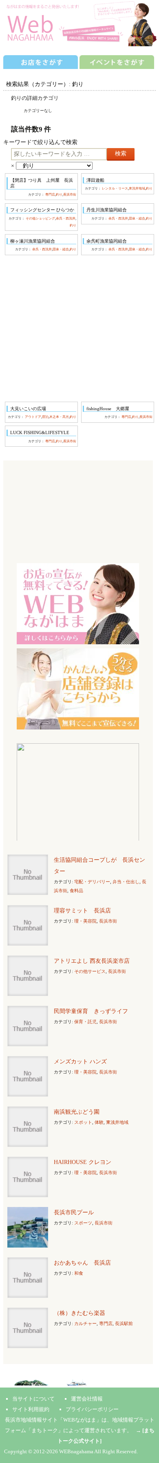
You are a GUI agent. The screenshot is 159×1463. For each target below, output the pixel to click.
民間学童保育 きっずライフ (91, 1011)
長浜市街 (69, 194)
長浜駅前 (124, 1323)
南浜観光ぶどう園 (76, 1112)
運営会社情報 (87, 1399)
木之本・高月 (59, 417)
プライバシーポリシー (92, 1409)
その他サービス (90, 971)
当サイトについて (33, 1399)
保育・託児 (85, 1021)
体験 (99, 1122)
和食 (78, 1273)
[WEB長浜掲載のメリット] (78, 603)
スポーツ (83, 1222)
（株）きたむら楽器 (79, 1313)
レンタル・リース (115, 188)
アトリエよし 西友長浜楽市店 (92, 961)
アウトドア (33, 417)
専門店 (50, 194)
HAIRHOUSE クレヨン (82, 1162)
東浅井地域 (137, 188)
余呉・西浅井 (65, 218)
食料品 (76, 890)
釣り (59, 194)
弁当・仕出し (126, 881)
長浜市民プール (74, 1212)
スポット (83, 1122)
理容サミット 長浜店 (82, 911)
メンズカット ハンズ (80, 1062)
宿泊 (45, 417)
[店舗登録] (78, 688)
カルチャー (85, 1323)
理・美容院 (85, 921)
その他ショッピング (40, 218)
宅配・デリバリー (92, 881)
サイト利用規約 (30, 1409)
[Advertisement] (79, 328)
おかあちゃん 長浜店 (82, 1263)
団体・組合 (137, 218)
